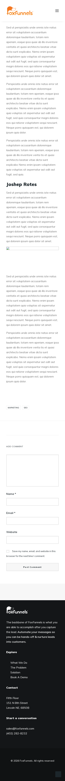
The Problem (18, 667)
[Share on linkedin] (33, 429)
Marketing (13, 407)
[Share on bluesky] (42, 429)
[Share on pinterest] (28, 429)
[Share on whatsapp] (37, 429)
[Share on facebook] (14, 429)
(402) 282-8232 (16, 733)
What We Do (18, 662)
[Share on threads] (23, 429)
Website (11, 532)
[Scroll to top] (58, 774)
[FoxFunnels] (19, 11)
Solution (15, 672)
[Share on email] (51, 429)
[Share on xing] (46, 429)
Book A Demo (19, 677)
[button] (57, 10)
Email (10, 513)
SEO (26, 407)
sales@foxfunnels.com (20, 728)
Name (11, 494)
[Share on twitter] (19, 429)
